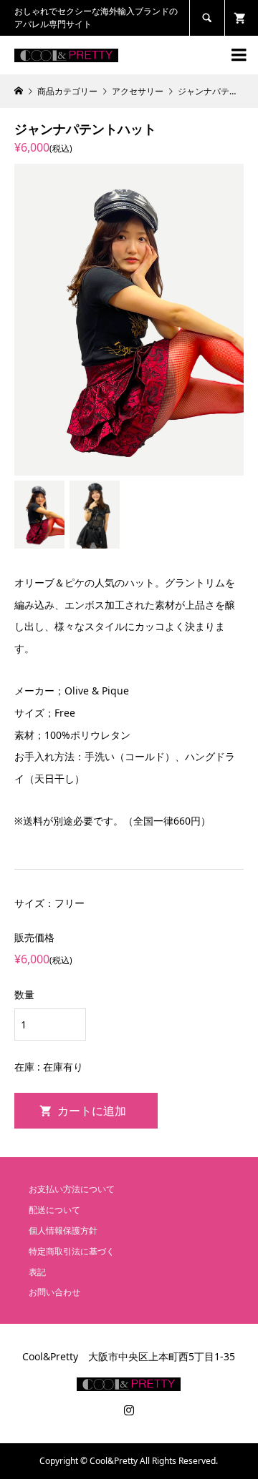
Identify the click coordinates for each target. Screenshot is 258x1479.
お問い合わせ (54, 1292)
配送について (54, 1210)
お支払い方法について (72, 1189)
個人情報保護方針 (63, 1230)
